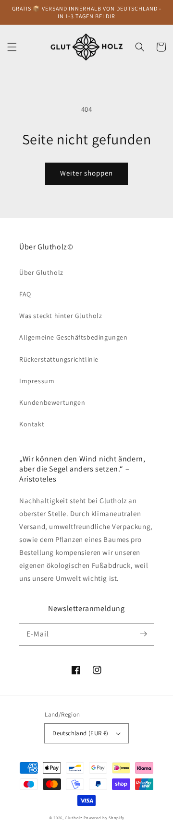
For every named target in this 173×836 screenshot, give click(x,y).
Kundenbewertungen (52, 402)
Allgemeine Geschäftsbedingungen (73, 337)
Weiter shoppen (86, 172)
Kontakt (31, 424)
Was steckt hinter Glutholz (60, 315)
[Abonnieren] (143, 634)
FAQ (25, 294)
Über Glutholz (41, 272)
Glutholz (73, 817)
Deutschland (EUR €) (80, 733)
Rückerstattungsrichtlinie (59, 359)
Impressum (36, 381)
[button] (12, 47)
